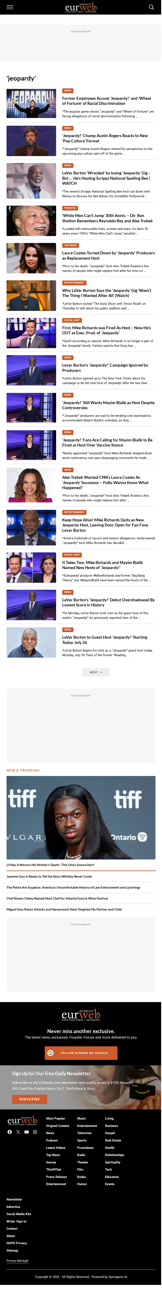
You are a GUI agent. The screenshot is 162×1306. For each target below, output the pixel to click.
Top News (70, 245)
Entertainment (74, 282)
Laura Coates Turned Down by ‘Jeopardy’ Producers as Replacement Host (108, 255)
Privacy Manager (18, 1260)
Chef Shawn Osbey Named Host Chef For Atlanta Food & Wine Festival (57, 898)
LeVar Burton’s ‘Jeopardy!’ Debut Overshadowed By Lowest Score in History (108, 602)
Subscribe (29, 1099)
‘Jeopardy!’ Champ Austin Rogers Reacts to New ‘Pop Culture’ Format (105, 138)
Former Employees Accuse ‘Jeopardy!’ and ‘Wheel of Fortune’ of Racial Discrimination (106, 101)
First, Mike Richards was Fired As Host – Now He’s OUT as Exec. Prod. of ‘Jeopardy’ (106, 330)
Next (94, 672)
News (67, 90)
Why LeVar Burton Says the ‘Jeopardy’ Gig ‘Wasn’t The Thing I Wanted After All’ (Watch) (106, 293)
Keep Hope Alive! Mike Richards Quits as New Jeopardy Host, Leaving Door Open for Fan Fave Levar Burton (105, 525)
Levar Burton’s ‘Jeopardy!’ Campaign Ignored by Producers (105, 367)
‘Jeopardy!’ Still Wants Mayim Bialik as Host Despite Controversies (108, 405)
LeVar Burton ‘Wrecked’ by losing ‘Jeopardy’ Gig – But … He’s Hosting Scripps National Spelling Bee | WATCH (106, 178)
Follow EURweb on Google (84, 1053)
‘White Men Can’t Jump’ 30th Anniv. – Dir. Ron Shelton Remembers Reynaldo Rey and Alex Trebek (107, 218)
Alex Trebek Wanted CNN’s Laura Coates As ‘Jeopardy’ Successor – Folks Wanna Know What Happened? (105, 482)
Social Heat (72, 320)
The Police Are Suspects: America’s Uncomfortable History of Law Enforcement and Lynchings (73, 887)
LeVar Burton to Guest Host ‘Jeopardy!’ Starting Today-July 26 (104, 640)
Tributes (70, 208)
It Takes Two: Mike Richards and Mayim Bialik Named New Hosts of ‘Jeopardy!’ (102, 565)
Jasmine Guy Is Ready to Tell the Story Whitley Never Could (49, 876)
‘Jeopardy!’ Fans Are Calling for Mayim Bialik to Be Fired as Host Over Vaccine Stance (107, 442)
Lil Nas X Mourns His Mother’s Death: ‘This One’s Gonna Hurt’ (50, 865)
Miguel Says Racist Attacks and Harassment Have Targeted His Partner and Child (64, 909)
